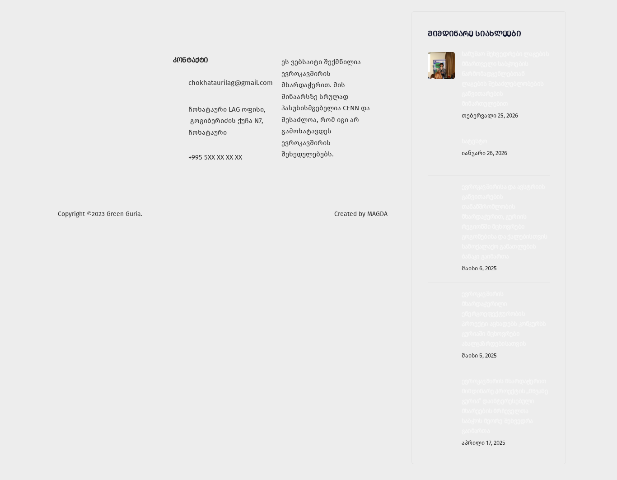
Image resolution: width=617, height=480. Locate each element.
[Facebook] (292, 181)
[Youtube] (317, 181)
